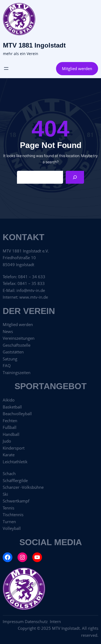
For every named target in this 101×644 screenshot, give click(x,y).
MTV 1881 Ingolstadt (34, 45)
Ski (5, 494)
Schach (9, 473)
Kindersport (14, 448)
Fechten (10, 420)
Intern (55, 621)
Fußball (9, 427)
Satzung (10, 358)
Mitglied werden (77, 68)
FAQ (7, 365)
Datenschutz (37, 621)
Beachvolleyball (17, 413)
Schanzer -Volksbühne (23, 487)
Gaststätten (13, 351)
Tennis (8, 508)
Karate (9, 454)
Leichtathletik (15, 461)
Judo (7, 441)
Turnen (9, 521)
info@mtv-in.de (30, 290)
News (8, 331)
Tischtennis (13, 514)
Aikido (9, 400)
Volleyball (12, 528)
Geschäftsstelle (16, 345)
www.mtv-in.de (33, 297)
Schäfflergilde (15, 480)
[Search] (75, 177)
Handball (11, 434)
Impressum (13, 621)
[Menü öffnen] (6, 68)
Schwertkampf (16, 501)
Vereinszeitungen (18, 338)
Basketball (12, 407)
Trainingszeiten (16, 372)
